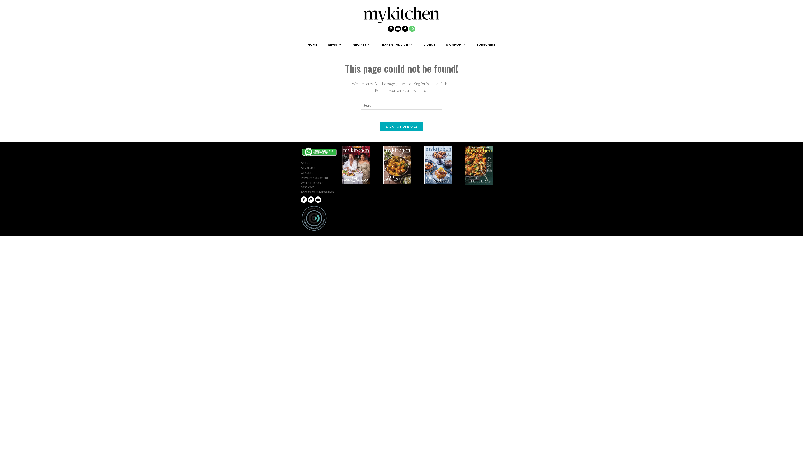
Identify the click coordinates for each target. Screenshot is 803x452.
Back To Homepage (401, 126)
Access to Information (317, 192)
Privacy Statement (315, 178)
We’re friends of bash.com (313, 185)
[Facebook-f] (405, 29)
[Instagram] (391, 29)
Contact (307, 173)
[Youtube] (398, 29)
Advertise (308, 168)
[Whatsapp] (412, 29)
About (305, 162)
